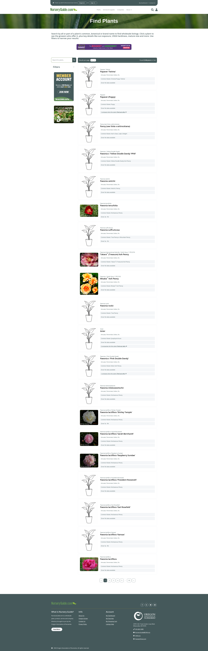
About (128, 10)
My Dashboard (110, 616)
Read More (56, 629)
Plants (99, 10)
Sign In (93, 3)
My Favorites (110, 618)
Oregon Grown (83, 618)
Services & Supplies (109, 10)
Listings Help (110, 624)
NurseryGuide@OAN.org (142, 632)
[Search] (74, 60)
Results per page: (84, 60)
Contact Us (82, 621)
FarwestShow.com (140, 639)
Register (82, 3)
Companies (120, 10)
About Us (81, 616)
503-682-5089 (139, 629)
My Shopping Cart (111, 621)
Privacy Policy (83, 624)
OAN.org (137, 636)
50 (129, 580)
